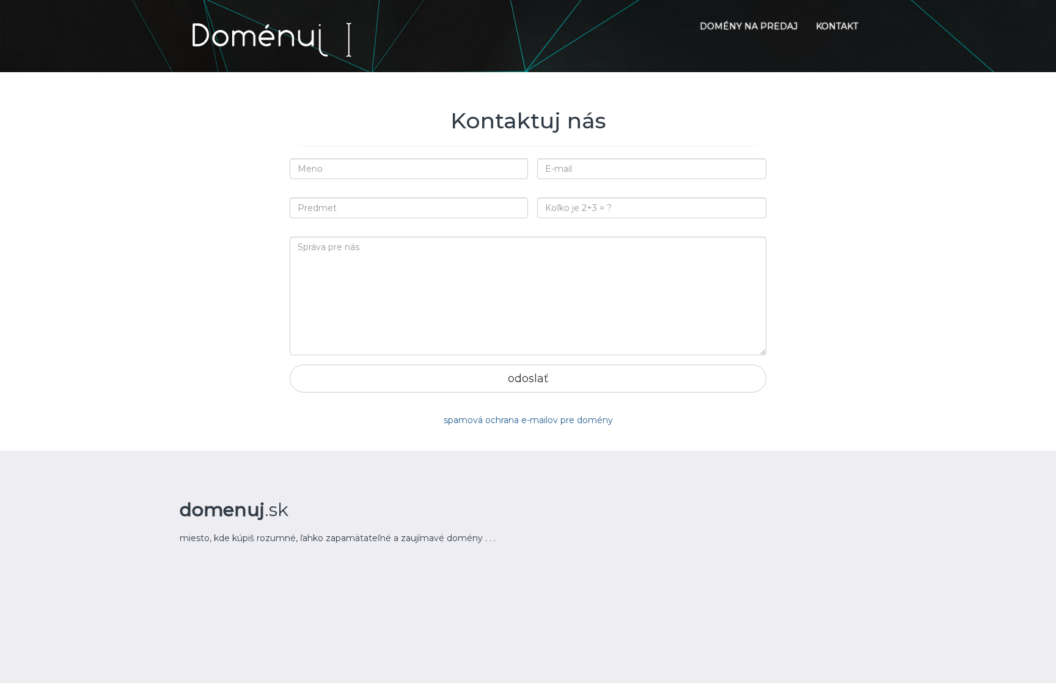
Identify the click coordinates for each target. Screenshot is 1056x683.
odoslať (528, 378)
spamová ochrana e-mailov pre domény (528, 420)
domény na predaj (749, 26)
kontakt (837, 26)
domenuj (234, 509)
